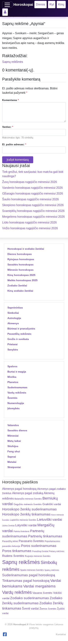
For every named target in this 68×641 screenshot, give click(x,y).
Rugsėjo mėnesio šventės (37, 556)
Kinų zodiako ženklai (20, 290)
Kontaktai (61, 634)
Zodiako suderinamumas (29, 598)
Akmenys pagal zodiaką (27, 493)
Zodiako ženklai (17, 285)
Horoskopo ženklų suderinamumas (29, 509)
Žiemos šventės (48, 609)
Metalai (11, 461)
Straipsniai (14, 467)
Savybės (12, 349)
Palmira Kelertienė (21, 531)
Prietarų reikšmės (56, 551)
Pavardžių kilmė (10, 541)
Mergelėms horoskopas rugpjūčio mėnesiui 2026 (33, 216)
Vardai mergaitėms (39, 586)
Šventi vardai (30, 608)
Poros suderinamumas (38, 546)
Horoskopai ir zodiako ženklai (25, 248)
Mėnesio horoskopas (20, 269)
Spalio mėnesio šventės (32, 570)
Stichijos (12, 446)
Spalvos (12, 366)
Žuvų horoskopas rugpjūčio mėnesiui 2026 (29, 181)
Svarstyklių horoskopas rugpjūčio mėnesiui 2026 (33, 210)
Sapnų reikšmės (12, 61)
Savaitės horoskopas (20, 264)
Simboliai (13, 312)
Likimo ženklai (8, 525)
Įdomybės (13, 408)
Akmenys (13, 323)
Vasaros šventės (42, 592)
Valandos (13, 425)
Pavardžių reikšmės (19, 333)
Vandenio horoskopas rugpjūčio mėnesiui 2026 (32, 187)
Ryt (52, 4)
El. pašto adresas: (14, 144)
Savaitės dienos (17, 430)
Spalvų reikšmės (51, 570)
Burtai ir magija (16, 371)
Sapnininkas (15, 307)
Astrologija (14, 318)
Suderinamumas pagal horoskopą (28, 575)
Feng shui (13, 451)
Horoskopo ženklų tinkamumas (26, 514)
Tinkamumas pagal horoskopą (26, 581)
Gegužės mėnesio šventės (28, 504)
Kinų (61, 4)
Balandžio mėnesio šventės (28, 499)
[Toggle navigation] (7, 4)
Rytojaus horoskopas (20, 259)
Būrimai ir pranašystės (21, 328)
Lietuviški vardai (49, 519)
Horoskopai (23, 5)
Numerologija (15, 403)
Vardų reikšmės (16, 392)
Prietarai (12, 344)
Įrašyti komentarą (18, 159)
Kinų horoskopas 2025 (21, 275)
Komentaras (10, 100)
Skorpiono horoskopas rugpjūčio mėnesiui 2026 (33, 205)
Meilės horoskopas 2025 (22, 280)
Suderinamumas (17, 387)
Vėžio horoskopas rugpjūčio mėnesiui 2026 (30, 228)
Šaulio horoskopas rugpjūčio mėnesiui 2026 (30, 199)
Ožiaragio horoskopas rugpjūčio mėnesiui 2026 (32, 193)
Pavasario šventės (31, 541)
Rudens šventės (13, 556)
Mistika (11, 376)
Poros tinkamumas (16, 551)
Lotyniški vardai (26, 525)
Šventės (12, 397)
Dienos (40, 4)
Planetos (12, 382)
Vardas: (7, 126)
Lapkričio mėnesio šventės (23, 520)
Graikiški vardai (51, 504)
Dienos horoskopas (19, 254)
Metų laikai (14, 440)
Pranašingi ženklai (40, 551)
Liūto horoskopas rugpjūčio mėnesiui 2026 (29, 222)
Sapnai (11, 456)
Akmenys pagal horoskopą (19, 488)
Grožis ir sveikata (18, 339)
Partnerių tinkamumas (45, 536)
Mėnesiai (12, 435)
